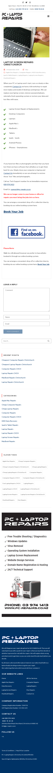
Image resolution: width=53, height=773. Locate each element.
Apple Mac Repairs (12, 72)
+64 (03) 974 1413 (8, 718)
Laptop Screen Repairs (35, 75)
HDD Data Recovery (38, 72)
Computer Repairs (25, 72)
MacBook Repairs (9, 78)
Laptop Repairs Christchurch (13, 382)
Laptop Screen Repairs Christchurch (18, 63)
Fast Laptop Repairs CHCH (11, 483)
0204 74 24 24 (39, 9)
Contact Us (8, 173)
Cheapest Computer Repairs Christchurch (18, 360)
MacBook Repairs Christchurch (14, 378)
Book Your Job (13, 211)
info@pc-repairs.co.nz (9, 726)
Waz (26, 70)
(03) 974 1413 (9, 184)
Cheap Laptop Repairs (10, 409)
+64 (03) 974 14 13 (21, 9)
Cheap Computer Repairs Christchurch (16, 467)
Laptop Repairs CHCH (10, 373)
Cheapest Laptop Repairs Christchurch (17, 364)
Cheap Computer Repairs (11, 405)
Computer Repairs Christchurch (33, 478)
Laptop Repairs (23, 75)
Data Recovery (7, 686)
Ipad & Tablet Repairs (10, 75)
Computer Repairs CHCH (11, 369)
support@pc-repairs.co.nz (21, 189)
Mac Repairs (22, 500)
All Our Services (31, 678)
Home (4, 678)
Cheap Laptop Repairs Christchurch (14, 472)
